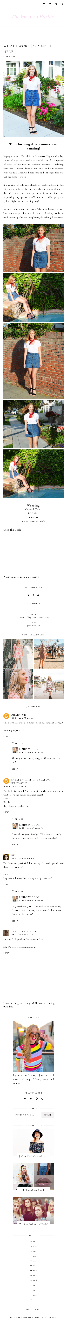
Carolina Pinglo (24, 931)
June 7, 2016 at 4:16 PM (15, 786)
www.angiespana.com (14, 730)
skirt (36, 513)
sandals (41, 521)
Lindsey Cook (29, 749)
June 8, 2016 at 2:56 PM (23, 935)
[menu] (4, 4)
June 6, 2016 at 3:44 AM (23, 718)
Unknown (18, 714)
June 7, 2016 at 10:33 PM (31, 752)
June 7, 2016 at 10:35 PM (31, 900)
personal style (33, 588)
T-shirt (38, 509)
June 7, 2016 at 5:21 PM (22, 859)
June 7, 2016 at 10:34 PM (31, 828)
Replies (19, 743)
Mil (13, 855)
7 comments (33, 603)
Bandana (33, 517)
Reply (6, 736)
